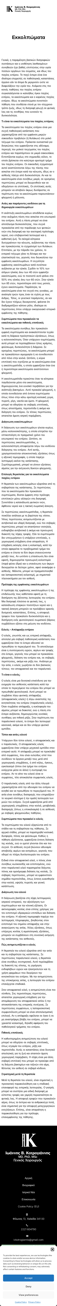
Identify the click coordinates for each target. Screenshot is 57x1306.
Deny (28, 1286)
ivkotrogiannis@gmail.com (28, 1239)
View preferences (28, 1295)
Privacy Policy (34, 1302)
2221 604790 (28, 1229)
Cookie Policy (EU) (28, 1206)
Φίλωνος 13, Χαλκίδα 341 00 (28, 1218)
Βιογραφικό (28, 1185)
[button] (52, 1249)
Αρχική (28, 1178)
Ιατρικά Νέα (28, 1192)
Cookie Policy (21, 1302)
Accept (28, 1278)
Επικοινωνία (28, 1199)
